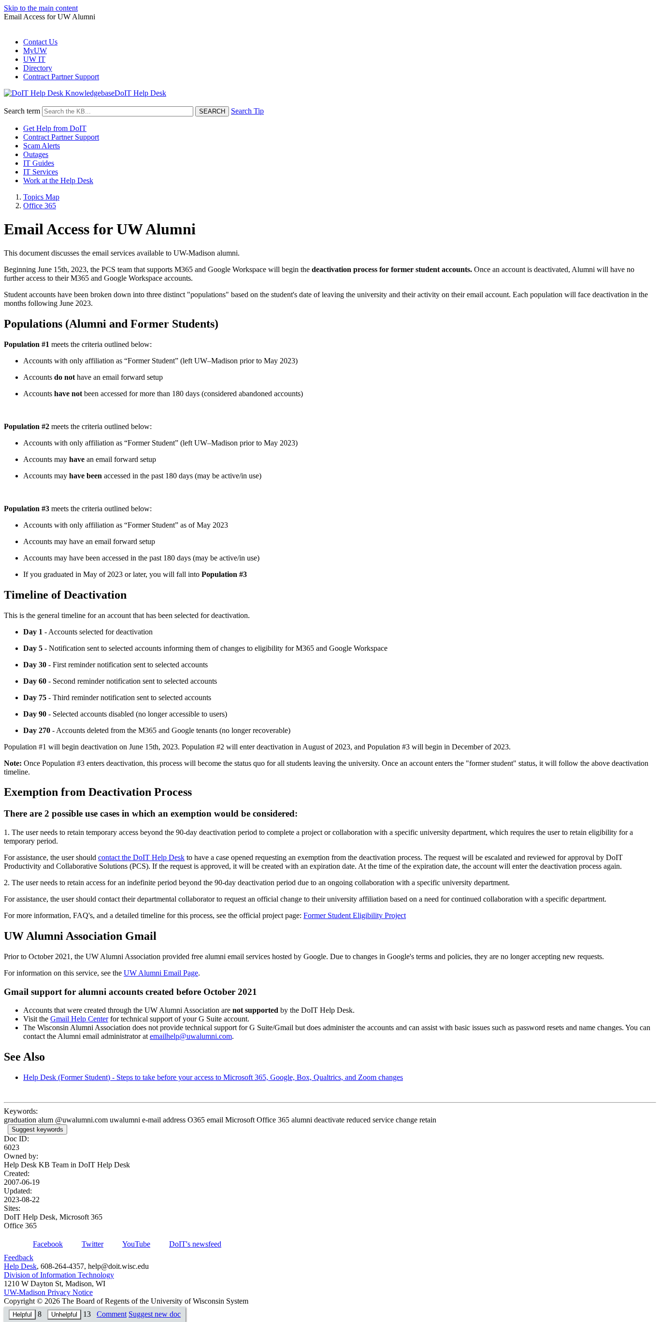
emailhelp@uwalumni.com (191, 1036)
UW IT (34, 59)
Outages (35, 154)
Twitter (92, 1244)
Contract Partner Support (61, 76)
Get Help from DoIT (54, 128)
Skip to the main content (41, 8)
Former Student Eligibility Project (354, 915)
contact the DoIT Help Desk (141, 857)
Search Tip (247, 111)
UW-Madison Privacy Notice (48, 1292)
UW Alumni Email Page (161, 973)
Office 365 (39, 205)
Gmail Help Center (79, 1019)
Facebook (48, 1244)
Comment (112, 1314)
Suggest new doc (155, 1314)
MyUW (35, 50)
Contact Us (40, 42)
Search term (22, 111)
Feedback (18, 1257)
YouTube (136, 1244)
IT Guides (38, 163)
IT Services (40, 172)
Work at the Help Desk (58, 180)
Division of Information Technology (59, 1275)
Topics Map (41, 197)
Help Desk (20, 1266)
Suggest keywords (37, 1129)
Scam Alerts (41, 146)
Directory (37, 68)
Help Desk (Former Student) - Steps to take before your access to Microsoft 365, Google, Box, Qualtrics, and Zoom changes (213, 1077)
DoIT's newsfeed (195, 1244)
